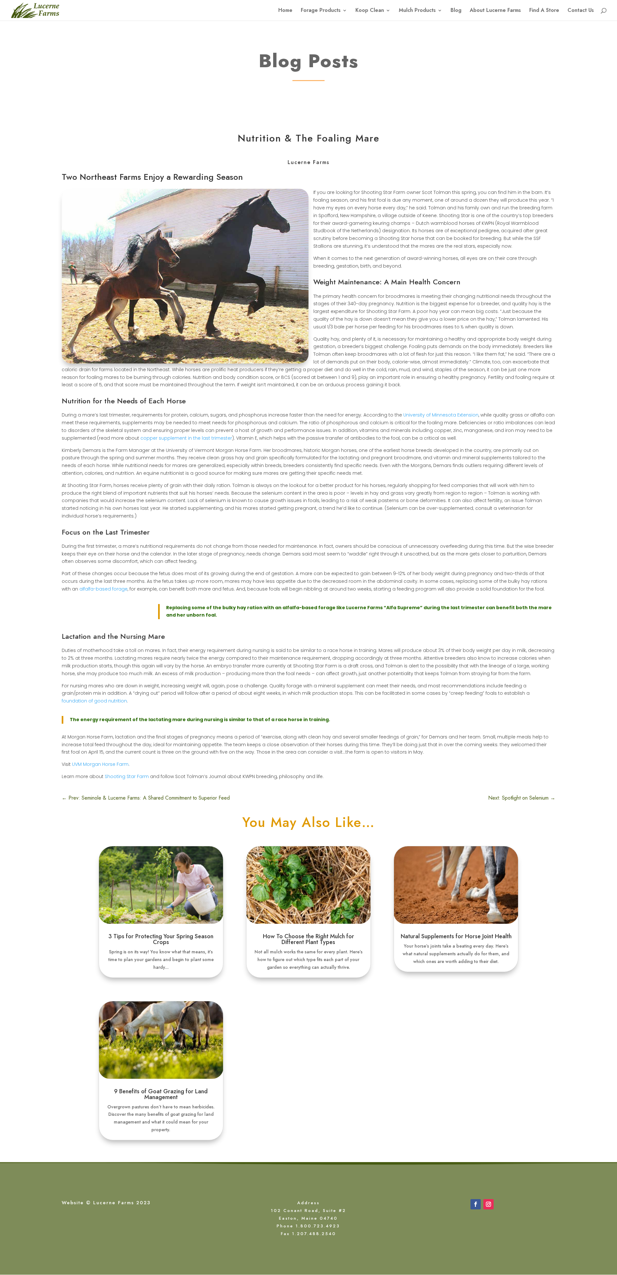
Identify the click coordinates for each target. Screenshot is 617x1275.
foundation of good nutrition (94, 701)
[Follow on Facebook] (475, 1204)
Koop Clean (369, 11)
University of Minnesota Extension (440, 415)
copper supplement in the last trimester (186, 438)
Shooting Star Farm (127, 776)
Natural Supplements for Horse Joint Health (456, 936)
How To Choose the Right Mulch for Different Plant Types (308, 939)
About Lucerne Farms (495, 11)
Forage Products (321, 11)
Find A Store (544, 11)
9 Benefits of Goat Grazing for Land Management (161, 1094)
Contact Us (581, 11)
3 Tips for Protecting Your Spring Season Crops (160, 939)
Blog (456, 11)
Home (285, 11)
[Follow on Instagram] (488, 1204)
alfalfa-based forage (103, 589)
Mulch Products (417, 11)
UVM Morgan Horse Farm (100, 764)
